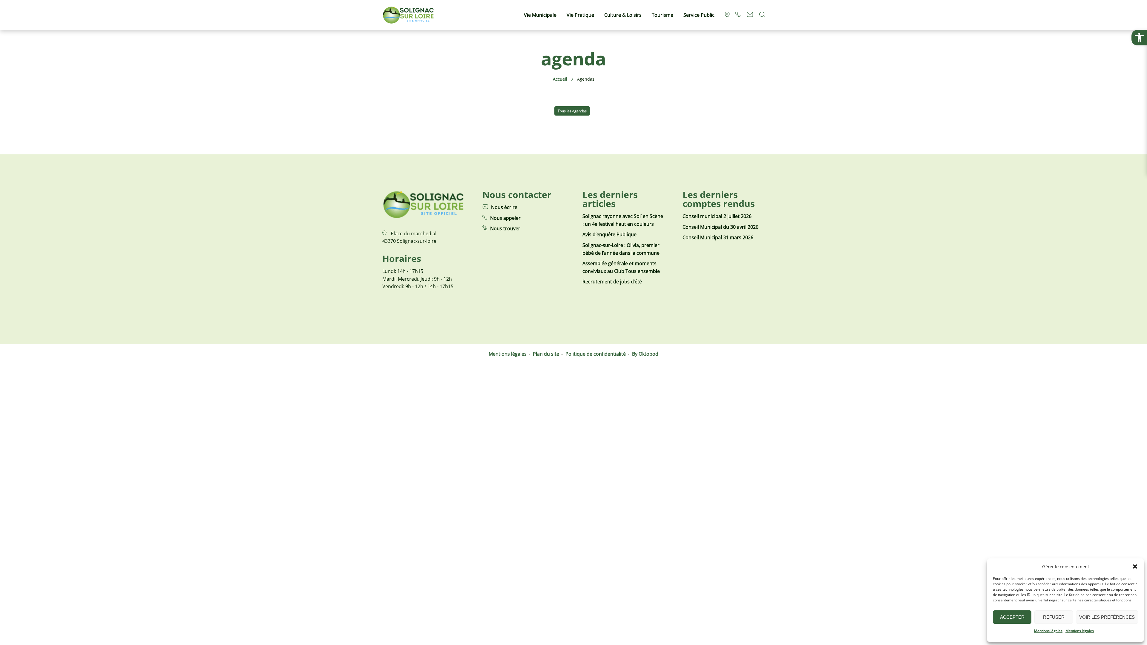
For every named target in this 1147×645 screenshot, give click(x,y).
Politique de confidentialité (595, 354)
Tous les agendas (572, 110)
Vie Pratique (580, 15)
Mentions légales (1048, 630)
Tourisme (662, 15)
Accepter (1012, 617)
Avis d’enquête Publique (609, 234)
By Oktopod (645, 354)
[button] (1139, 37)
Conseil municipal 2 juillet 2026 (717, 216)
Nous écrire (504, 207)
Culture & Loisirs (623, 15)
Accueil (560, 79)
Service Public (698, 15)
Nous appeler (505, 218)
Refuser (1054, 617)
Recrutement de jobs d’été (612, 281)
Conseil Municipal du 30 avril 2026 (720, 227)
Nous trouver (505, 228)
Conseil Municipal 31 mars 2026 (718, 237)
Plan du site (546, 354)
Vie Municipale (540, 15)
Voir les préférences (1107, 617)
